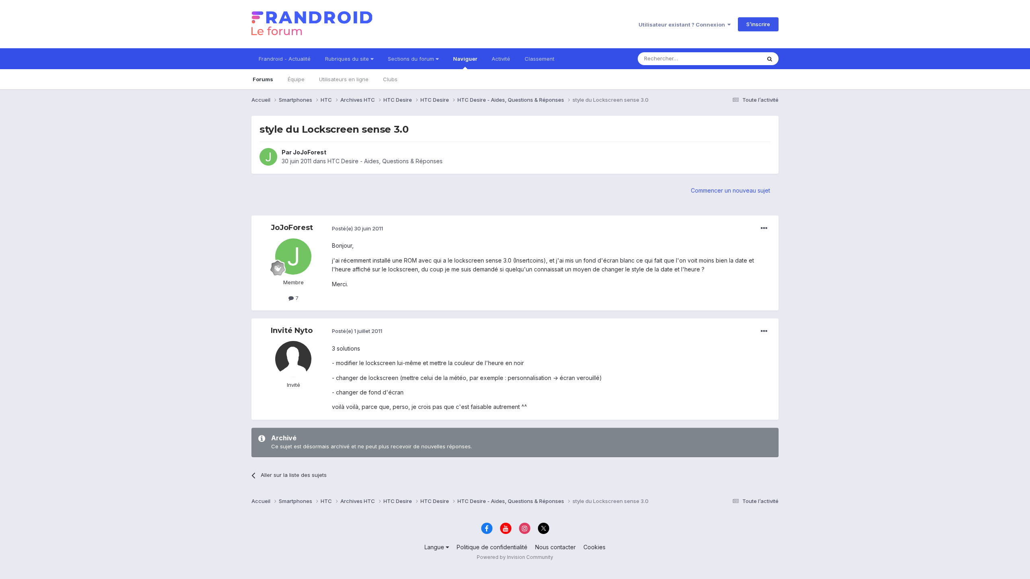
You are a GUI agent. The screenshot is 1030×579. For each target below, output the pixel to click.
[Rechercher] (770, 58)
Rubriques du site (348, 58)
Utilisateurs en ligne (344, 79)
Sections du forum (412, 58)
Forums (263, 79)
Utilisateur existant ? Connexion (683, 24)
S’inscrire (758, 24)
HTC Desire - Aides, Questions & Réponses (385, 161)
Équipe (296, 79)
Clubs (390, 79)
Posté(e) (357, 228)
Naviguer (465, 58)
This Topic (737, 58)
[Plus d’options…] (764, 228)
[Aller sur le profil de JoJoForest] (268, 157)
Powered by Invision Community (515, 557)
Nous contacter (555, 547)
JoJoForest (309, 152)
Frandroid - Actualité (285, 58)
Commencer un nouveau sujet (730, 190)
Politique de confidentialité (492, 547)
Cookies (594, 547)
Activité (501, 58)
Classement (539, 58)
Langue (435, 547)
